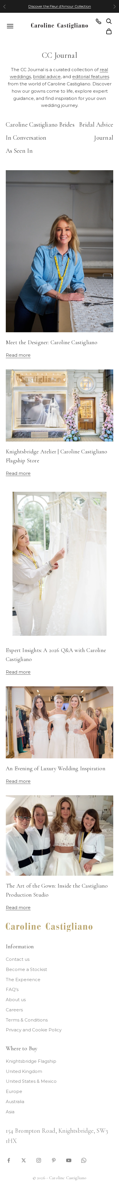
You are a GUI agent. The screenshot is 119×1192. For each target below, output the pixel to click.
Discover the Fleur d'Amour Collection (59, 6)
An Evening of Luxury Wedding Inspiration (55, 768)
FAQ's (12, 989)
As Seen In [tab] (19, 151)
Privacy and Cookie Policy (34, 1030)
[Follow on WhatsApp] (84, 1160)
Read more (18, 355)
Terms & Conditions (27, 1020)
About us (16, 999)
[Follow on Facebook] (9, 1160)
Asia (10, 1111)
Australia (15, 1101)
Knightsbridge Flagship (31, 1061)
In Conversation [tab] (26, 137)
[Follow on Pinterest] (54, 1160)
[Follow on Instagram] (39, 1160)
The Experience (23, 979)
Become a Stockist (26, 969)
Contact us (17, 959)
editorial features (90, 76)
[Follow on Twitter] (24, 1160)
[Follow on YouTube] (69, 1160)
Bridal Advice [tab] (96, 124)
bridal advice (47, 76)
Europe (14, 1091)
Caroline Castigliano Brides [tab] (40, 124)
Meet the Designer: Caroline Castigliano (52, 342)
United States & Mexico (31, 1081)
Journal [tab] (103, 137)
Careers (14, 1010)
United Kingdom (24, 1071)
